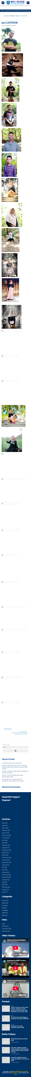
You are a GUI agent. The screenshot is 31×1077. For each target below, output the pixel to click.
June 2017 (5, 892)
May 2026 (4, 823)
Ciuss (15, 1074)
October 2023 (6, 860)
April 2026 (4, 825)
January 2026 (5, 833)
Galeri (17, 16)
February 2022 (6, 887)
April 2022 (4, 884)
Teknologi (4, 915)
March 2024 (5, 855)
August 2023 (5, 865)
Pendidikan (5, 910)
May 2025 (4, 842)
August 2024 (5, 852)
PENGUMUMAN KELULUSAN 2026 (12, 763)
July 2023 (4, 867)
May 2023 (4, 870)
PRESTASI (5, 913)
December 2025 (6, 835)
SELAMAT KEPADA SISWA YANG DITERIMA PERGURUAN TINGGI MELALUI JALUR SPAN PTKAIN (15, 767)
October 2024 (6, 847)
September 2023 (6, 862)
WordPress (14, 1072)
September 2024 (6, 850)
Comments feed (6, 928)
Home (13, 16)
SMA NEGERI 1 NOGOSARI (20, 1071)
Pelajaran (4, 908)
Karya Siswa (5, 900)
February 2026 (6, 830)
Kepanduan (5, 903)
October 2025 (5, 838)
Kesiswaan (5, 905)
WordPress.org (6, 931)
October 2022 (6, 879)
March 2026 (5, 828)
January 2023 (5, 872)
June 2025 (5, 840)
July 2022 (4, 882)
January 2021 (5, 889)
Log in (3, 923)
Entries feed (5, 926)
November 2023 (6, 857)
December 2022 (6, 875)
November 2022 (6, 877)
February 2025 (6, 845)
